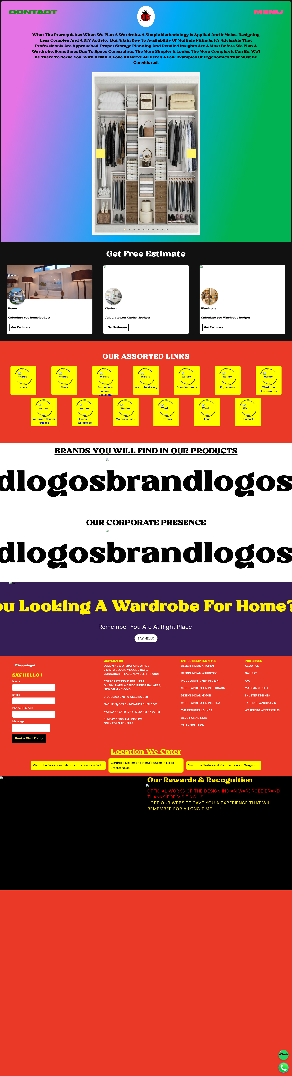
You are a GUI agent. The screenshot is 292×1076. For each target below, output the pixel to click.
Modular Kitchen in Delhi (200, 680)
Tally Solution (192, 725)
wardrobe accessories (262, 710)
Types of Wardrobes (85, 420)
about (64, 387)
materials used (256, 688)
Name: (16, 681)
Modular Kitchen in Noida (200, 703)
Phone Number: (22, 708)
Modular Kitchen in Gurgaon (203, 688)
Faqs (207, 419)
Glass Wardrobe (187, 387)
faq (247, 680)
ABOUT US (252, 665)
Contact (248, 419)
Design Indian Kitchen (197, 665)
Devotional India (194, 717)
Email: (16, 694)
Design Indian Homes (196, 695)
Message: (18, 721)
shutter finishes (257, 695)
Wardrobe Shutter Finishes (44, 420)
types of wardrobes (260, 703)
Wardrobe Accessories (268, 389)
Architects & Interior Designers (105, 390)
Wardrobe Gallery (146, 387)
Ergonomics (227, 387)
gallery (251, 673)
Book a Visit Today (29, 738)
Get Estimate (21, 327)
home (23, 387)
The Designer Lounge (196, 710)
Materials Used (125, 419)
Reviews (166, 419)
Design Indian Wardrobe (199, 673)
